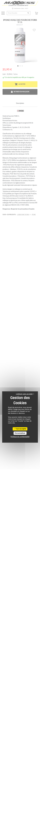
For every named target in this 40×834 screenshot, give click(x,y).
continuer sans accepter (24, 394)
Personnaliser (20, 433)
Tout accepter (20, 429)
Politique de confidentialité (20, 437)
